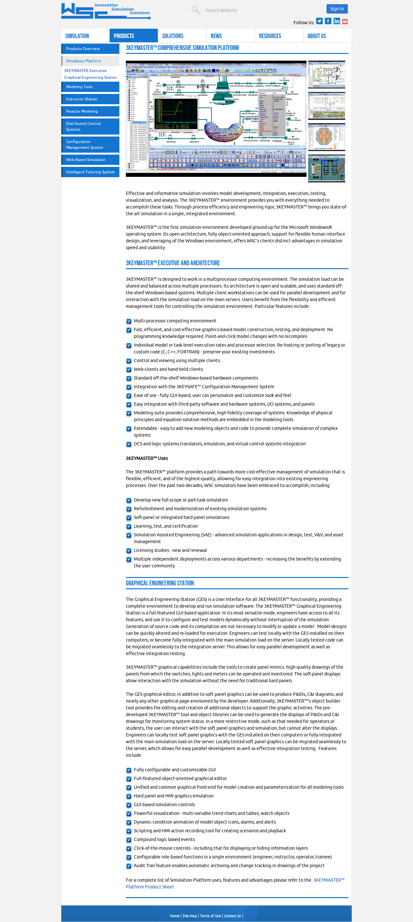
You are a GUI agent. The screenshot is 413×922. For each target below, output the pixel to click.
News (216, 36)
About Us (316, 36)
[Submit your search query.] (196, 10)
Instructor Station (81, 98)
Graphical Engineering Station (90, 77)
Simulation (77, 36)
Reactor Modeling (82, 111)
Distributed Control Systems (83, 126)
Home (174, 916)
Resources (270, 36)
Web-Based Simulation (86, 159)
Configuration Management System (84, 144)
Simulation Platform (83, 60)
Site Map (190, 916)
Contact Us (232, 916)
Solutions (172, 36)
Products (124, 36)
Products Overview (83, 48)
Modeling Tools (79, 86)
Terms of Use (210, 916)
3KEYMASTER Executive (85, 70)
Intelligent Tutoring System (90, 171)
